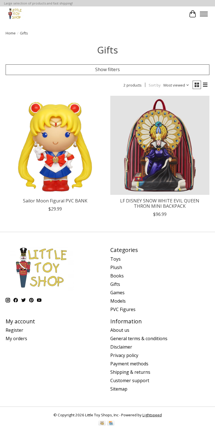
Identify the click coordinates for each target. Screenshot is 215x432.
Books (117, 276)
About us (119, 330)
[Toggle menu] (203, 14)
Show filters (107, 69)
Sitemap (118, 389)
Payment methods (129, 364)
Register (14, 330)
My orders (16, 338)
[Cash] (102, 423)
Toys (115, 259)
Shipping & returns (130, 372)
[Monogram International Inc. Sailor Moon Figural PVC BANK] (55, 145)
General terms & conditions (138, 338)
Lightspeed (152, 414)
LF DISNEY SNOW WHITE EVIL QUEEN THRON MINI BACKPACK (159, 203)
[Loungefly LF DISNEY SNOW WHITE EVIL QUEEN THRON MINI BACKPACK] (159, 145)
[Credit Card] (110, 423)
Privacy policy (124, 355)
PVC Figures (122, 309)
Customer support (129, 380)
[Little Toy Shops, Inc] (15, 14)
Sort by (155, 85)
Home (11, 33)
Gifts (115, 284)
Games (117, 292)
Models (118, 301)
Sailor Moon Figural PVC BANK (55, 201)
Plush (116, 267)
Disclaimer (121, 347)
